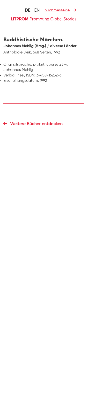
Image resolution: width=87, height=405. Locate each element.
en (37, 10)
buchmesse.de (57, 10)
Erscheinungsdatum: (21, 81)
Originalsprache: (17, 65)
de (27, 10)
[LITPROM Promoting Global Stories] (43, 19)
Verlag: (9, 75)
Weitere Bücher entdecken (36, 124)
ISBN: (30, 75)
